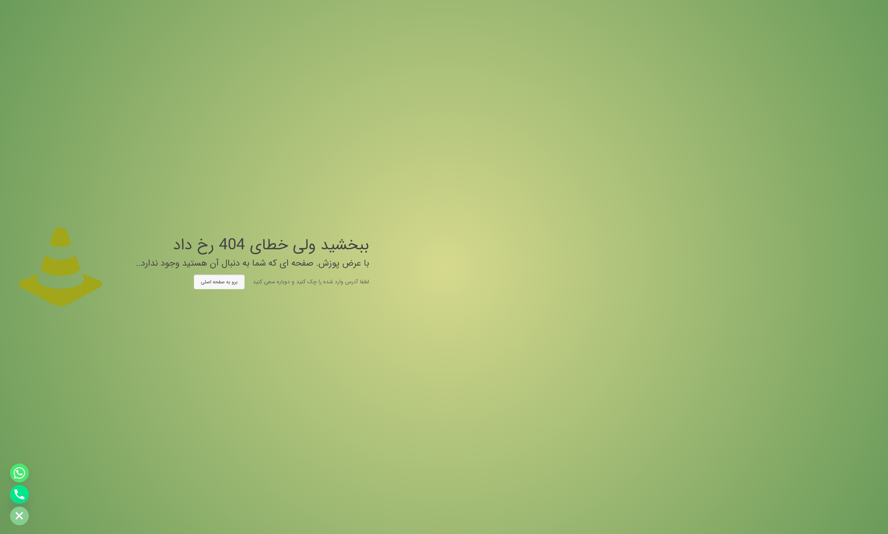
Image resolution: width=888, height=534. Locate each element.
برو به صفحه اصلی (219, 282)
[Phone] (19, 494)
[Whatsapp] (19, 473)
